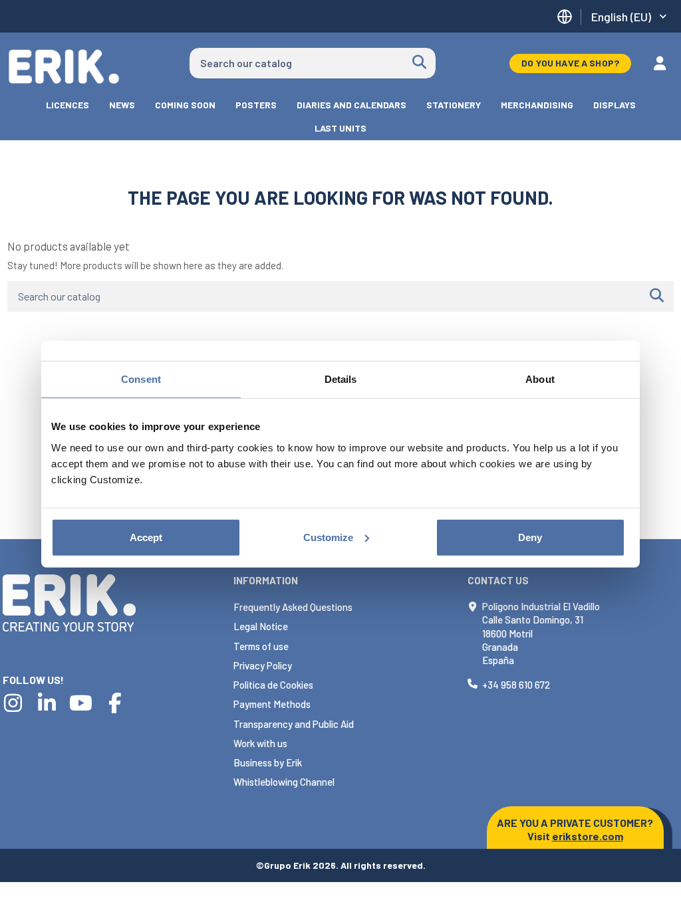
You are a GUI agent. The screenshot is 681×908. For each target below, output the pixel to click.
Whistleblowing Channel (284, 782)
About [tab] (540, 379)
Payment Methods (272, 704)
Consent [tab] (141, 379)
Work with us (260, 743)
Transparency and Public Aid (293, 724)
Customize (328, 536)
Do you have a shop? (570, 62)
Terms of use (261, 646)
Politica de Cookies (273, 685)
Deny (530, 536)
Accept (146, 536)
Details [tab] (341, 379)
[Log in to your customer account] (659, 63)
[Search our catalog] (419, 63)
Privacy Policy (262, 665)
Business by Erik (267, 762)
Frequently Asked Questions (292, 607)
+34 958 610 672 (516, 685)
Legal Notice (260, 626)
